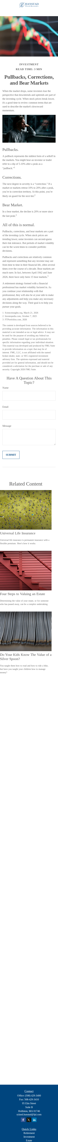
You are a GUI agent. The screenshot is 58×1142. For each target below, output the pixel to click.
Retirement (29, 1133)
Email (5, 406)
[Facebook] (23, 1120)
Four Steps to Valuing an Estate (22, 594)
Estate (29, 1140)
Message (6, 425)
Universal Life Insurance (17, 533)
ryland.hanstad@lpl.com (29, 1114)
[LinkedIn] (34, 1120)
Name (5, 387)
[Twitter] (29, 1120)
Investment (29, 1136)
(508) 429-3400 (33, 1095)
